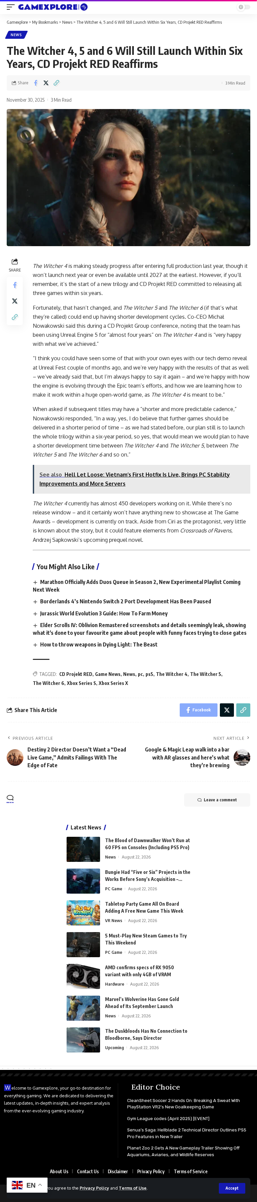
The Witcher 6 (48, 683)
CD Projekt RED (75, 674)
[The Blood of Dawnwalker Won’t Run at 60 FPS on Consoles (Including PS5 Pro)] (83, 849)
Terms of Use (133, 1188)
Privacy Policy (94, 1188)
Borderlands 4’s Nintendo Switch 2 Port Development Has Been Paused (125, 601)
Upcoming (114, 1047)
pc (140, 674)
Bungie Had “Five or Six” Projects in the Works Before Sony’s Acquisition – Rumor (147, 879)
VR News (113, 920)
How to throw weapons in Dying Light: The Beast (99, 644)
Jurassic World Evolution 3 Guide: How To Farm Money (104, 613)
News (16, 35)
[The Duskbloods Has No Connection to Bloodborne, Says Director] (83, 1040)
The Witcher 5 (205, 674)
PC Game (113, 888)
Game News (107, 674)
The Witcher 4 (171, 674)
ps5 (149, 674)
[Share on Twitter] (46, 83)
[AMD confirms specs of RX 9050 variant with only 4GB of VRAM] (83, 976)
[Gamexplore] (53, 7)
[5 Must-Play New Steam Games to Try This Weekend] (83, 944)
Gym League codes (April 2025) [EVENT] (168, 1118)
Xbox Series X (113, 683)
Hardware (114, 984)
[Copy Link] (56, 83)
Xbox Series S (81, 683)
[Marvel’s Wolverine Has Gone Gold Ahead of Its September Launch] (83, 1008)
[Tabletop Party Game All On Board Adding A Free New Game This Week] (83, 912)
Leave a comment (220, 799)
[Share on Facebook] (35, 83)
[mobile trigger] (12, 7)
